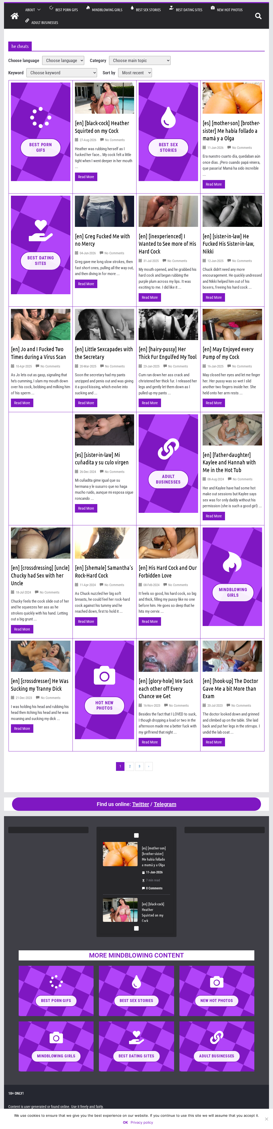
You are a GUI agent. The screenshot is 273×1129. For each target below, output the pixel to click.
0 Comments (154, 888)
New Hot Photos (229, 9)
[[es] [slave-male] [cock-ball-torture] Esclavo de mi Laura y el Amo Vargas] (120, 910)
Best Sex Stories (147, 9)
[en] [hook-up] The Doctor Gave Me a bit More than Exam (230, 688)
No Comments (115, 140)
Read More (86, 177)
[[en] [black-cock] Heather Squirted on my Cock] (120, 854)
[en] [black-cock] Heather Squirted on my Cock (153, 856)
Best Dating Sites (188, 9)
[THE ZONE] (14, 16)
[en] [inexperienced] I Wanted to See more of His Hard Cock (167, 243)
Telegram (165, 804)
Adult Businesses (43, 22)
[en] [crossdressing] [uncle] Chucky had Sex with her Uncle (40, 575)
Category (98, 60)
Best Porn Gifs (65, 9)
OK (125, 1122)
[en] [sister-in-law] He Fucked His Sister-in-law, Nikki (228, 243)
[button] (38, 9)
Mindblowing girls (106, 9)
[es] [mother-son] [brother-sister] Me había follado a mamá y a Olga (231, 130)
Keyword (15, 72)
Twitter (140, 804)
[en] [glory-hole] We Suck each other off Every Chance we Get (166, 688)
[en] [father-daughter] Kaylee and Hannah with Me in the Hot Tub (229, 462)
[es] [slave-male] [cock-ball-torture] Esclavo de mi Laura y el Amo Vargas (153, 914)
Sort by (109, 72)
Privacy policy (142, 1122)
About (30, 9)
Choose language (23, 60)
